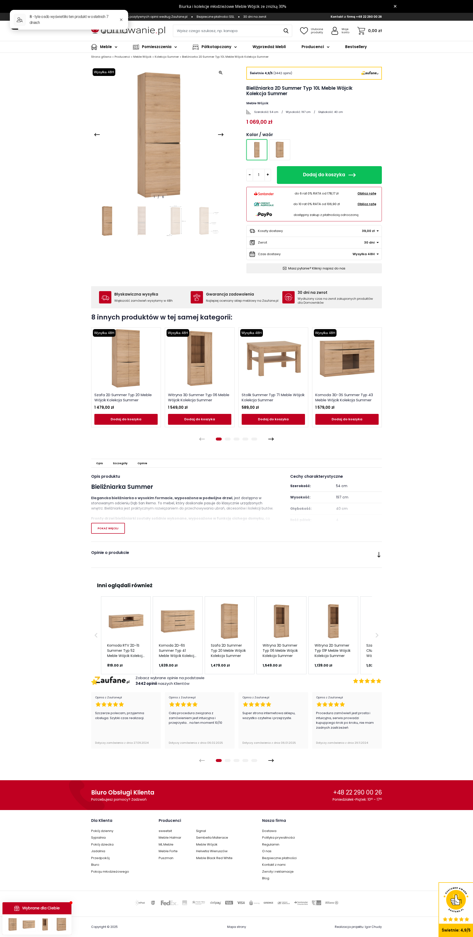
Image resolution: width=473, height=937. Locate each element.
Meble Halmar (170, 837)
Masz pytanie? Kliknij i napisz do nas (316, 268)
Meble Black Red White (214, 858)
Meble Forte (168, 851)
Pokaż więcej (108, 528)
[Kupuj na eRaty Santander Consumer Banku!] (264, 193)
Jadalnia (98, 851)
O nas (266, 851)
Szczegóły (120, 463)
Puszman (166, 858)
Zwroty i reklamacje (278, 871)
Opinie (142, 463)
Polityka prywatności (278, 837)
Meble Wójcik (207, 844)
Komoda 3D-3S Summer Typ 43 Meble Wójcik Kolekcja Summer (344, 397)
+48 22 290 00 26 (369, 17)
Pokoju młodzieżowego (110, 871)
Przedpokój (100, 858)
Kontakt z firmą (343, 17)
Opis (99, 463)
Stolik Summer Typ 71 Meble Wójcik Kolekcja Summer (273, 397)
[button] (96, 635)
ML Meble (166, 844)
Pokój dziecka (102, 844)
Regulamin (270, 844)
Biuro (95, 864)
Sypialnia (98, 837)
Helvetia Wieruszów (212, 851)
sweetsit (165, 831)
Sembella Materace (212, 837)
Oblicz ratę (366, 193)
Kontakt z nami (274, 864)
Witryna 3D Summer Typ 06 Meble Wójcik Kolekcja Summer (198, 397)
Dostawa (269, 831)
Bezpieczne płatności (279, 858)
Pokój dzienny (102, 831)
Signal (201, 831)
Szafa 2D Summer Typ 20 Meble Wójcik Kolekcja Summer (123, 397)
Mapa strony (236, 927)
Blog (265, 878)
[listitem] (126, 635)
